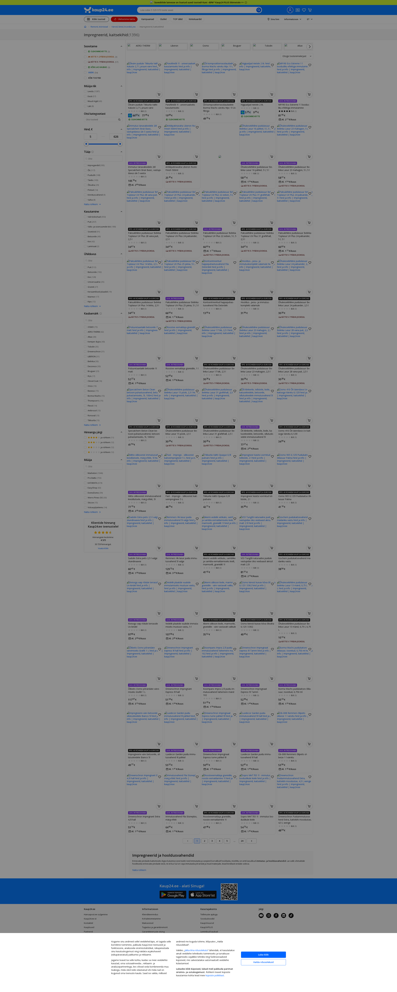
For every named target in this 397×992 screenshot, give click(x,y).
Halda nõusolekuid (263, 962)
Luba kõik (263, 954)
